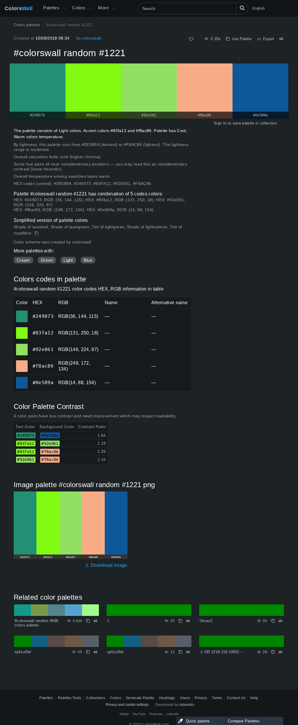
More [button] (103, 7)
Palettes (51, 7)
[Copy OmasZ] (273, 620)
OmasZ (206, 621)
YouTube (139, 714)
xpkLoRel (23, 652)
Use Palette (241, 39)
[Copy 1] (180, 620)
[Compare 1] (188, 620)
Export (267, 39)
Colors (19, 8)
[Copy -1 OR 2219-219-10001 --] (273, 652)
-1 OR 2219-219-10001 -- (221, 652)
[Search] (242, 8)
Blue (88, 260)
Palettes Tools (69, 698)
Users (185, 698)
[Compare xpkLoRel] (95, 652)
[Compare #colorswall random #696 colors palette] (95, 620)
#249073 (21, 312)
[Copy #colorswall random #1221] (37, 233)
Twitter (124, 714)
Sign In (220, 123)
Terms (217, 698)
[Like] (191, 39)
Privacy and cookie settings (127, 705)
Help (254, 698)
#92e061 (21, 345)
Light (68, 260)
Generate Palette (140, 698)
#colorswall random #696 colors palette (36, 623)
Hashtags (167, 698)
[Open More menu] (64, 8)
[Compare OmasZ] (280, 620)
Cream (23, 260)
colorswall (91, 38)
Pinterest (156, 714)
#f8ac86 (21, 362)
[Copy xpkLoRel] (88, 652)
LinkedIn (172, 714)
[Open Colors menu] (90, 8)
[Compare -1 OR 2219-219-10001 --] (280, 652)
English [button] (258, 8)
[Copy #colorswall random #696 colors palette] (88, 620)
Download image (108, 565)
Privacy (201, 698)
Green (47, 260)
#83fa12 (21, 328)
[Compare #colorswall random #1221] (281, 39)
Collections (95, 698)
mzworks (187, 705)
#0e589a (21, 378)
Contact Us (236, 698)
